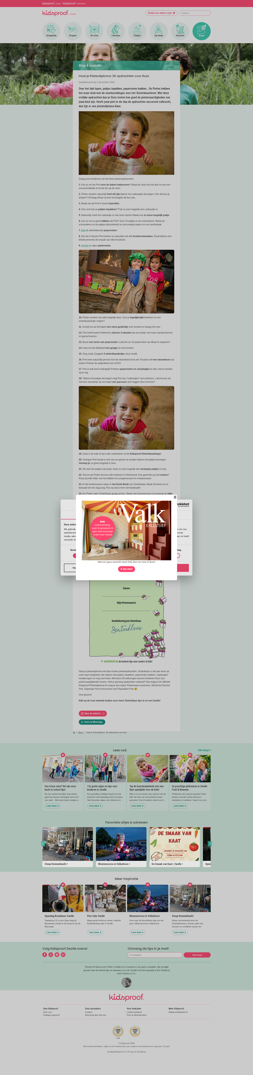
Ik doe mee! (126, 569)
